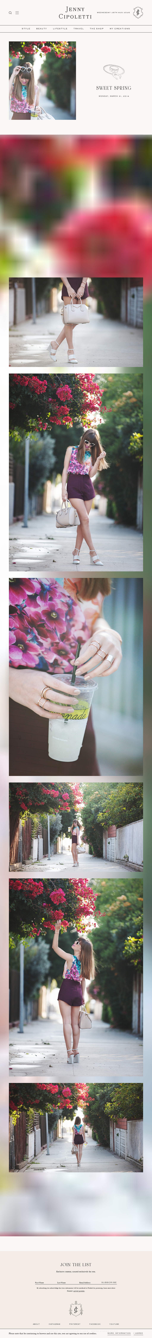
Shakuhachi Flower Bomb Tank (57, 1208)
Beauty (41, 29)
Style (26, 29)
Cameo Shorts (76, 1208)
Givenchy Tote (103, 1208)
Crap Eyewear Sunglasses (54, 1211)
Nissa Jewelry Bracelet (78, 1213)
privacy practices (79, 1291)
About (36, 1324)
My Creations (120, 29)
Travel (78, 29)
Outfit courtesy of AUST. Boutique (82, 1196)
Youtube (114, 1324)
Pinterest (75, 1324)
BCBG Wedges (90, 1208)
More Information (119, 1333)
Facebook (94, 1324)
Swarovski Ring (88, 1211)
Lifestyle (60, 29)
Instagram (54, 1324)
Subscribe (109, 1283)
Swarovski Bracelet (73, 1211)
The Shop (97, 29)
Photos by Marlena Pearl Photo (55, 1196)
